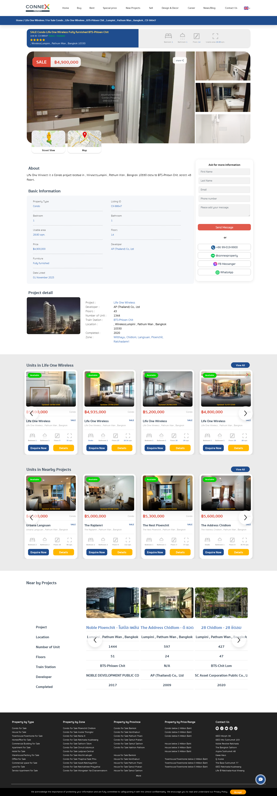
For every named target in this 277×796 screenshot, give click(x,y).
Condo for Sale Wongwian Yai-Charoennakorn (85, 770)
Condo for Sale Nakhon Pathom (129, 747)
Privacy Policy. (221, 792)
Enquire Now (38, 448)
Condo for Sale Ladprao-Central (78, 751)
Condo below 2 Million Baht (178, 728)
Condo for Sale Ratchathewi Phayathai (81, 767)
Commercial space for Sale (24, 763)
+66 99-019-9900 (226, 247)
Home (65, 8)
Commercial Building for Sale (26, 743)
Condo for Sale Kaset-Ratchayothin (80, 763)
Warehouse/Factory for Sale (25, 755)
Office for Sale (19, 759)
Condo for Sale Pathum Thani (128, 736)
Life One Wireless (34, 20)
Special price (110, 8)
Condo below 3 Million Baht (178, 732)
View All (240, 365)
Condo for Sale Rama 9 (74, 736)
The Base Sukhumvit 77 (227, 763)
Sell (151, 8)
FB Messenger (226, 264)
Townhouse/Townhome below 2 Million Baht (186, 759)
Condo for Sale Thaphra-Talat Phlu (79, 759)
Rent (92, 8)
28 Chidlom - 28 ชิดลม (221, 627)
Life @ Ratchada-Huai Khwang (230, 770)
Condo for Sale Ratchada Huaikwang (80, 740)
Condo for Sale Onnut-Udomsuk (78, 747)
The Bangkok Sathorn (226, 747)
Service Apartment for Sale (25, 770)
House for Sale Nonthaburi (127, 759)
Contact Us (231, 8)
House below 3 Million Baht (178, 747)
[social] (260, 779)
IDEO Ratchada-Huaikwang (228, 767)
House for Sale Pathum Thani (128, 763)
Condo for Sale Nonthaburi (127, 732)
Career (191, 8)
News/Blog (209, 8)
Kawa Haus (221, 755)
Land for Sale (18, 767)
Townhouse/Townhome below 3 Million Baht (186, 763)
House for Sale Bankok (125, 755)
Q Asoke (220, 759)
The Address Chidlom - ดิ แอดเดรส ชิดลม (177, 627)
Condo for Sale (19, 728)
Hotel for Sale (18, 751)
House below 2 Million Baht (178, 743)
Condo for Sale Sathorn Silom (77, 743)
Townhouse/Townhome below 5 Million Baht (186, 767)
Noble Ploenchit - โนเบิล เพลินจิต (115, 627)
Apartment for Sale (21, 747)
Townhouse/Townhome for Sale (27, 736)
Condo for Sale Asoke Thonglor (78, 732)
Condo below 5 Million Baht (178, 736)
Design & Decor (170, 8)
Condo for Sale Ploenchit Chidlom (79, 728)
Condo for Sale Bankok (125, 728)
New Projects (133, 8)
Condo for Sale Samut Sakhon (128, 743)
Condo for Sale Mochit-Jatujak (77, 755)
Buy (79, 8)
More (138, 776)
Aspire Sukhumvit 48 (226, 751)
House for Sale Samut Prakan (128, 767)
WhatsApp (226, 272)
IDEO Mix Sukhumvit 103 (228, 740)
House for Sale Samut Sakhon (128, 770)
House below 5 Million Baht (178, 751)
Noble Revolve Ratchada (227, 743)
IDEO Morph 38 (223, 736)
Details (63, 448)
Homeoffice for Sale (21, 740)
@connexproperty (226, 255)
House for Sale (19, 732)
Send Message (224, 227)
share (179, 60)
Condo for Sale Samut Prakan (128, 740)
